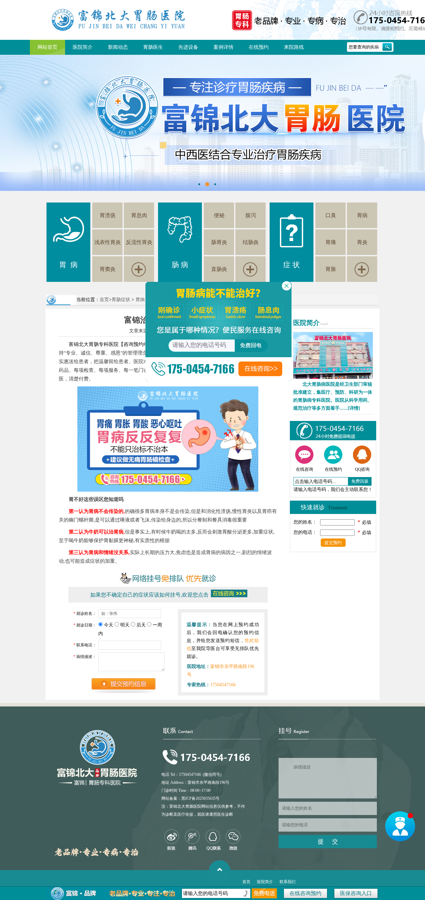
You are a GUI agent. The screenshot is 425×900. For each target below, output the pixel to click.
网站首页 (47, 47)
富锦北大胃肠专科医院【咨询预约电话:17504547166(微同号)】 (138, 344)
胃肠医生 (153, 47)
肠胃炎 (219, 242)
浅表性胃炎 (107, 242)
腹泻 (250, 215)
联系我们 (288, 881)
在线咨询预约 (305, 893)
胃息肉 (139, 215)
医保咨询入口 (356, 893)
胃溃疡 (108, 215)
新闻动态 (118, 47)
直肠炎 (219, 269)
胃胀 (330, 269)
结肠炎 (251, 242)
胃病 (362, 215)
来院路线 (294, 47)
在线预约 (259, 47)
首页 (104, 299)
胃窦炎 (108, 269)
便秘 (219, 215)
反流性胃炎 (139, 242)
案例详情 (223, 47)
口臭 (330, 215)
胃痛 (330, 242)
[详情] (354, 408)
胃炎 (362, 242)
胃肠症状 (121, 299)
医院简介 (83, 47)
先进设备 (188, 47)
